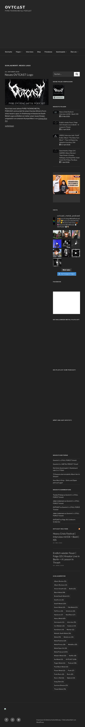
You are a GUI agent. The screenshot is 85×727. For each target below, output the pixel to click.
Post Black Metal (61, 667)
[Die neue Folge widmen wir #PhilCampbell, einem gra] (76, 253)
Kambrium (59, 629)
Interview (71, 622)
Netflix (72, 655)
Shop (39, 52)
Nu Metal (58, 659)
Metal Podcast (61, 652)
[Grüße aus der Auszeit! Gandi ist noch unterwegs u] (57, 234)
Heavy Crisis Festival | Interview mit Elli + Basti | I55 (66, 536)
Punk (71, 670)
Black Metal (59, 592)
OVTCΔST (15, 7)
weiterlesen (9, 126)
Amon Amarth (60, 589)
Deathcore (59, 600)
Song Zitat (59, 681)
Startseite (8, 52)
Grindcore (70, 611)
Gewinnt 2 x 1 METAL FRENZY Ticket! (65, 464)
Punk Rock (59, 674)
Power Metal (59, 670)
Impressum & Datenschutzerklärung (48, 720)
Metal (57, 637)
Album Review (60, 581)
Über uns (74, 52)
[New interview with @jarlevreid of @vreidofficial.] (66, 244)
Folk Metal (73, 607)
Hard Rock (70, 615)
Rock (70, 674)
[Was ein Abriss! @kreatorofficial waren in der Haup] (57, 244)
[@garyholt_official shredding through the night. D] (76, 234)
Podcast (72, 663)
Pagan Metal (59, 663)
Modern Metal (60, 655)
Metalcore (68, 637)
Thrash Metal (60, 689)
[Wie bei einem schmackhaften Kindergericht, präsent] (57, 262)
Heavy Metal (60, 618)
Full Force (58, 611)
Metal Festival (60, 641)
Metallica (72, 644)
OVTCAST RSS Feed (60, 529)
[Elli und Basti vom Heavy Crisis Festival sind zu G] (66, 234)
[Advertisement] (42, 27)
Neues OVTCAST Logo (19, 74)
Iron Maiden (59, 626)
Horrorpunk (59, 622)
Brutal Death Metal (61, 596)
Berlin (72, 589)
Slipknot (71, 678)
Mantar (70, 629)
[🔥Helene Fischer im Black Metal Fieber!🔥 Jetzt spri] (66, 253)
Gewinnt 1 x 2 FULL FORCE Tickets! (64, 460)
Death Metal (60, 603)
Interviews (29, 52)
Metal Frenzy (59, 644)
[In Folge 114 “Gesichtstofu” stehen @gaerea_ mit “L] (57, 253)
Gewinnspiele (60, 52)
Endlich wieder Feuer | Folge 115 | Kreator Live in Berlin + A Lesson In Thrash (69, 125)
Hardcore (58, 615)
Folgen (18, 52)
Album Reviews (60, 585)
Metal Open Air (60, 648)
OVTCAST (71, 659)
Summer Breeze (61, 685)
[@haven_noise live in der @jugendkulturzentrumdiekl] (76, 244)
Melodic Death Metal (62, 633)
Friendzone (48, 52)
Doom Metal (59, 607)
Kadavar (71, 626)
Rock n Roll (59, 678)
